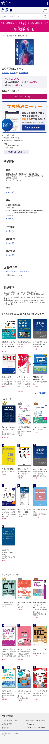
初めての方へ (31, 724)
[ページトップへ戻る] (45, 740)
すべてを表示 (40, 393)
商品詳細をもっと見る (15, 152)
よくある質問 (7, 724)
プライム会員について (10, 720)
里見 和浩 (5, 73)
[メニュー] (46, 3)
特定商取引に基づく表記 (35, 720)
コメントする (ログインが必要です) (16, 272)
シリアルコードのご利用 (35, 728)
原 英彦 (12, 73)
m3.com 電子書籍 (7, 36)
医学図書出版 (23, 73)
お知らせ (5, 728)
